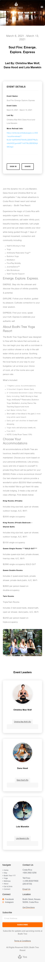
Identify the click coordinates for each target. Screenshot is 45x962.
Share (28, 166)
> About (5, 884)
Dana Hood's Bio (22, 780)
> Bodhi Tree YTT (9, 876)
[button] (42, 7)
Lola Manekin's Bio (22, 838)
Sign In (13, 166)
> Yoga (5, 878)
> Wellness (6, 881)
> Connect (6, 889)
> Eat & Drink (7, 886)
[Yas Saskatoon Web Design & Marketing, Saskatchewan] (22, 957)
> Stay (4, 873)
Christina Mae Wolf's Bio (22, 721)
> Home (5, 870)
